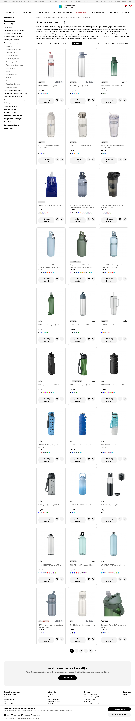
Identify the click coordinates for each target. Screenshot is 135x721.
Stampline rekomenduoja (13, 115)
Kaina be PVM (111, 43)
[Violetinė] (89, 213)
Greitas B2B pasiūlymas (60, 1)
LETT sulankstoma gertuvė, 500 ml (81, 385)
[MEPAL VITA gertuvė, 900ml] (82, 65)
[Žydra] (47, 93)
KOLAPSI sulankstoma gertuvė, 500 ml (82, 445)
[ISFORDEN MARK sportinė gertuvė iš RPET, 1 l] (51, 424)
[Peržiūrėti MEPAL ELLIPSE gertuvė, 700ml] (57, 100)
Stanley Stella (113, 12)
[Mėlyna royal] (41, 93)
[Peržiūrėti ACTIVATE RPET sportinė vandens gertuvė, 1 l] (120, 459)
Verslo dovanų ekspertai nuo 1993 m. (15, 1)
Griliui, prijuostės (11, 74)
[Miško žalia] (104, 93)
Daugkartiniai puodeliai (13, 49)
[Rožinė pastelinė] (85, 213)
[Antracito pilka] (72, 213)
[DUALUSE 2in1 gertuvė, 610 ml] (114, 484)
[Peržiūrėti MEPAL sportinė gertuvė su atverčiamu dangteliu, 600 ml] (57, 639)
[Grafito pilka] (102, 633)
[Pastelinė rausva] (85, 272)
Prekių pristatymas (54, 701)
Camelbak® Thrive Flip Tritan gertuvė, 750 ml (113, 626)
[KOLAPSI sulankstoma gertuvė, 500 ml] (82, 424)
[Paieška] (120, 6)
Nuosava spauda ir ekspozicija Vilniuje (39, 1)
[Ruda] (108, 452)
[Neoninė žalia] (47, 392)
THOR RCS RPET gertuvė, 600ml (80, 145)
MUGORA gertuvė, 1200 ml (109, 325)
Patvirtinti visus (119, 709)
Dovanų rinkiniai (27, 12)
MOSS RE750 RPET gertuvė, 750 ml (49, 565)
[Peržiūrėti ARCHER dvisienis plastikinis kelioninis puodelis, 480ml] (120, 159)
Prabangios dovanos (11, 103)
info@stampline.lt (125, 1)
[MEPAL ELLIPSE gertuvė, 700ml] (51, 65)
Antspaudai (8, 128)
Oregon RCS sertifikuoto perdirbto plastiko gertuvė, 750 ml (112, 266)
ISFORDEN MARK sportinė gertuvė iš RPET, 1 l (50, 446)
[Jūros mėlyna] (104, 153)
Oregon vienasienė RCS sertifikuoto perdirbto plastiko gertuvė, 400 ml (81, 266)
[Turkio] (87, 213)
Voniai (8, 81)
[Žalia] (47, 332)
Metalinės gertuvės (12, 55)
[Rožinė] (45, 93)
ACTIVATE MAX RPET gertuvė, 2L (80, 505)
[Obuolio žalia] (81, 272)
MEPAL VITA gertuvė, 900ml (79, 86)
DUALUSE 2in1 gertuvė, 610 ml (110, 505)
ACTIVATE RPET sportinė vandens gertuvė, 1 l (112, 446)
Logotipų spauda (43, 12)
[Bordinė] (41, 452)
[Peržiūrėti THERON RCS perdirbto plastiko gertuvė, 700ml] (57, 159)
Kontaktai (125, 12)
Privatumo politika (10, 694)
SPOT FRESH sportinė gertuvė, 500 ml (113, 385)
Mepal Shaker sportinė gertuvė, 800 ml (82, 625)
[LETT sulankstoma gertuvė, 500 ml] (82, 364)
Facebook (126, 694)
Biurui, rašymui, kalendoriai (13, 90)
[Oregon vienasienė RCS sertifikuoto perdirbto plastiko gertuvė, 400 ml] (82, 245)
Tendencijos (8, 27)
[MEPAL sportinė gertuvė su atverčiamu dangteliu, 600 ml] (51, 604)
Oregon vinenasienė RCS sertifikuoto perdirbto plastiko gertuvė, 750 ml (50, 266)
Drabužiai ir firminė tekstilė (12, 33)
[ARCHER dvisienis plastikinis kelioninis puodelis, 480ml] (114, 125)
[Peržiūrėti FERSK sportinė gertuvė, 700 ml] (57, 399)
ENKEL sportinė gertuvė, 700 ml (48, 505)
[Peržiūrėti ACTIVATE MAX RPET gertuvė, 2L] (89, 519)
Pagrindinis (39, 17)
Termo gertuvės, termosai (14, 65)
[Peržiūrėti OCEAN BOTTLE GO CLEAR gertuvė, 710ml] (120, 100)
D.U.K (6, 701)
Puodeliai (9, 46)
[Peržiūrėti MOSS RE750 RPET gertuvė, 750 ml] (57, 579)
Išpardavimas (81, 12)
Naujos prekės (9, 24)
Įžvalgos (50, 694)
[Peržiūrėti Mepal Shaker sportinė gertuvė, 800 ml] (89, 639)
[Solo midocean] (40, 321)
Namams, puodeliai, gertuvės (13, 43)
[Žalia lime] (110, 213)
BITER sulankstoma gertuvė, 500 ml (49, 325)
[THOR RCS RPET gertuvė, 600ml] (82, 125)
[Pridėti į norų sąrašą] (62, 100)
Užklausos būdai (9, 704)
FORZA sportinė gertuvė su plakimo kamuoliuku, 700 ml (112, 206)
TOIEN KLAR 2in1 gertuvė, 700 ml (80, 325)
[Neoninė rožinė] (45, 392)
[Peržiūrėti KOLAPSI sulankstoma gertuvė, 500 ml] (89, 459)
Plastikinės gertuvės (12, 59)
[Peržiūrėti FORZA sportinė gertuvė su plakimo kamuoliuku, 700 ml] (120, 219)
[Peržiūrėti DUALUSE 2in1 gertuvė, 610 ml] (120, 519)
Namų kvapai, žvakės (13, 84)
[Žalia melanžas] (91, 213)
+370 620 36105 (107, 1)
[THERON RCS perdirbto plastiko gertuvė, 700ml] (51, 125)
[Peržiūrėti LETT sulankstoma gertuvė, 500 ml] (89, 399)
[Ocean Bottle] (124, 82)
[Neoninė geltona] (43, 392)
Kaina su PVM (123, 43)
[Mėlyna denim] (43, 272)
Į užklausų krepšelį (46, 101)
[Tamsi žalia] (78, 452)
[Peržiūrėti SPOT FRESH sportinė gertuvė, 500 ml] (120, 399)
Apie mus (51, 697)
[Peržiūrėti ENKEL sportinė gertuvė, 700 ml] (57, 519)
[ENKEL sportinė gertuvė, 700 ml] (51, 484)
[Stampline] (67, 6)
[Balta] (39, 213)
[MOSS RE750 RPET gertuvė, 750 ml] (51, 544)
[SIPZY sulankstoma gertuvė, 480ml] (51, 185)
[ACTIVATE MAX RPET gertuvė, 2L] (82, 484)
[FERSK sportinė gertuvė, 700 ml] (51, 364)
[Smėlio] (108, 633)
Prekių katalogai (98, 12)
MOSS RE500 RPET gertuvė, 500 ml (81, 565)
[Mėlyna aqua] (102, 573)
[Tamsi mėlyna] (87, 272)
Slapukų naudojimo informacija (14, 697)
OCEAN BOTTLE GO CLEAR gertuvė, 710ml (113, 87)
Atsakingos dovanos (10, 106)
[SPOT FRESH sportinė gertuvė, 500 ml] (114, 364)
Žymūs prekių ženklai (11, 125)
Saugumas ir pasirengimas (62, 12)
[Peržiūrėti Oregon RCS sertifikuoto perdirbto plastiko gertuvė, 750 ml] (120, 279)
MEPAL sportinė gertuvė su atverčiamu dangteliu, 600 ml (50, 626)
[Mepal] (59, 82)
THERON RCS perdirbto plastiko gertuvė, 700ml (48, 147)
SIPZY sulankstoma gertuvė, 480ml (49, 205)
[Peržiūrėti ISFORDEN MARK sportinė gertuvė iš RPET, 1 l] (57, 459)
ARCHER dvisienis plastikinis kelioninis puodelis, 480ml (113, 147)
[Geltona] (41, 213)
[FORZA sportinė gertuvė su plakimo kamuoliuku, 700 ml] (114, 185)
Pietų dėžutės (10, 68)
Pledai (8, 71)
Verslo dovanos (11, 12)
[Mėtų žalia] (43, 93)
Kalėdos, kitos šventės (11, 40)
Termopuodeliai (11, 52)
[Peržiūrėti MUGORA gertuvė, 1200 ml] (120, 339)
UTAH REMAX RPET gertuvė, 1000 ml (113, 565)
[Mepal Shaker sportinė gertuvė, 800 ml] (82, 604)
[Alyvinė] (70, 213)
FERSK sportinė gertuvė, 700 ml (48, 385)
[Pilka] (106, 332)
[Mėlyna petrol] (74, 332)
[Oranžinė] (74, 153)
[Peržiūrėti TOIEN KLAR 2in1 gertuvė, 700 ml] (89, 339)
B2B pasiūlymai (9, 699)
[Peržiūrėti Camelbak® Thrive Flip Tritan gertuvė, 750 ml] (120, 639)
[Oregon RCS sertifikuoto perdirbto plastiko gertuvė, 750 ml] (114, 245)
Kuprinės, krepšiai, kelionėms (13, 36)
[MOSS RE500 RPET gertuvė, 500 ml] (82, 544)
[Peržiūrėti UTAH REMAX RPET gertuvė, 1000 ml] (120, 579)
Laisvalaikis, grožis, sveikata (13, 96)
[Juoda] (39, 93)
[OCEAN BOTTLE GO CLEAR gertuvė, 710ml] (114, 65)
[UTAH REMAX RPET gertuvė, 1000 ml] (114, 544)
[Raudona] (47, 213)
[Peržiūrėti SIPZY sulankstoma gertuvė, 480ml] (57, 219)
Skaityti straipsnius (67, 677)
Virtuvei (8, 77)
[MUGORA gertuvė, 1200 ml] (114, 304)
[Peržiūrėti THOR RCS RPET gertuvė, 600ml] (89, 159)
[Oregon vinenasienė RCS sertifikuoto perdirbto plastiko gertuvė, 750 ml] (51, 245)
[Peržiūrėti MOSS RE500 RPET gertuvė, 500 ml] (89, 579)
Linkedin (125, 697)
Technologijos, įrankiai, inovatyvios (15, 93)
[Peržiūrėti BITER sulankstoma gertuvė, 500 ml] (57, 339)
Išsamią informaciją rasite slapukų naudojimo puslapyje (22, 718)
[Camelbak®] (104, 621)
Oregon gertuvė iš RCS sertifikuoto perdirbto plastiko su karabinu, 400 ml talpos (82, 206)
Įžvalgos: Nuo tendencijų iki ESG (79, 1)
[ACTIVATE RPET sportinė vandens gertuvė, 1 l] (114, 424)
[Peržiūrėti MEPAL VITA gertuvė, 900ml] (89, 100)
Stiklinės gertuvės (12, 62)
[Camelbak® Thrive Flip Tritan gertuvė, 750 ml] (114, 604)
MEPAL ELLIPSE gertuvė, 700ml (48, 86)
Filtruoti (77, 43)
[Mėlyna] (41, 153)
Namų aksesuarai (11, 87)
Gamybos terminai (53, 699)
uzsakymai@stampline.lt (91, 704)
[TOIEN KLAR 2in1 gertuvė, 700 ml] (82, 304)
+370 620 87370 (89, 701)
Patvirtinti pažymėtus (119, 715)
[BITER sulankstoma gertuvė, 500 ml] (51, 304)
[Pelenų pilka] (106, 93)
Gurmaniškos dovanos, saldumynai (15, 100)
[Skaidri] (45, 153)
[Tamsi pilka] (83, 573)
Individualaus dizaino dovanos (14, 30)
